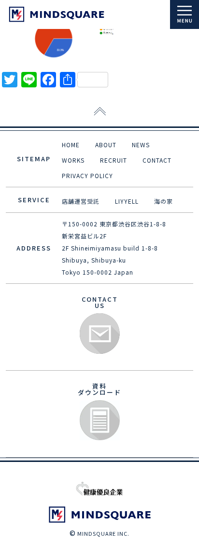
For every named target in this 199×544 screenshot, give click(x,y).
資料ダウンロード (100, 420)
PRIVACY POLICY (87, 175)
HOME (71, 144)
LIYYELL (127, 201)
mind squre (56, 14)
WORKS (73, 160)
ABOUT (105, 144)
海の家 (163, 201)
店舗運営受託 (81, 201)
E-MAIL (100, 333)
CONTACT (156, 160)
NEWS (141, 144)
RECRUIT (113, 160)
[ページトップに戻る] (100, 112)
